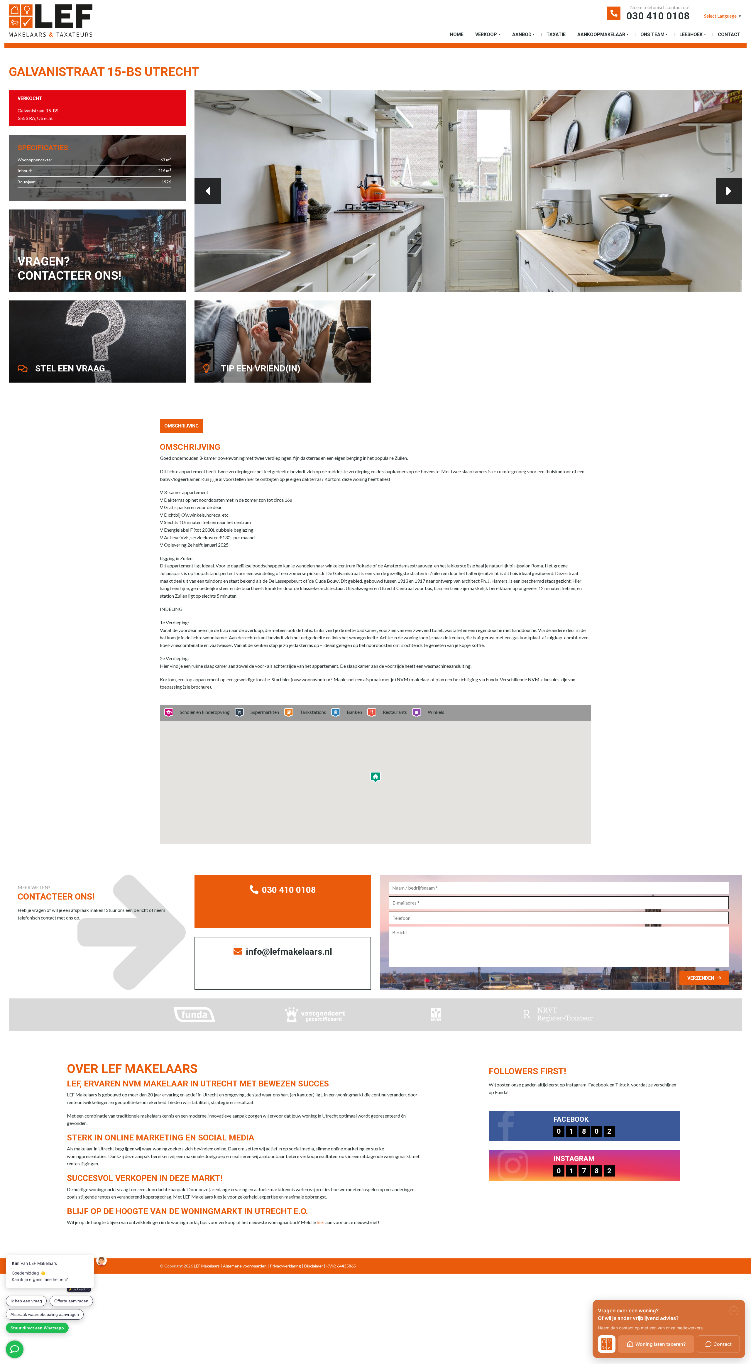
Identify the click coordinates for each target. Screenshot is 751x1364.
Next (729, 191)
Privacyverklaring (285, 1265)
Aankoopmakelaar (601, 34)
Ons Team (652, 34)
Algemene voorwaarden (245, 1265)
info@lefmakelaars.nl (288, 951)
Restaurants (395, 712)
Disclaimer (313, 1265)
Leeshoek (691, 34)
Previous (207, 191)
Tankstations (313, 712)
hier (320, 1222)
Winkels (436, 712)
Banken (354, 712)
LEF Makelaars (207, 1265)
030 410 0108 (658, 16)
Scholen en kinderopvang (205, 712)
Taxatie (556, 34)
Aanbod (522, 34)
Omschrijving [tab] (181, 426)
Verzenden (700, 978)
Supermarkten (265, 712)
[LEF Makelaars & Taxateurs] (60, 22)
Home (457, 34)
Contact (729, 34)
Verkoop (486, 34)
